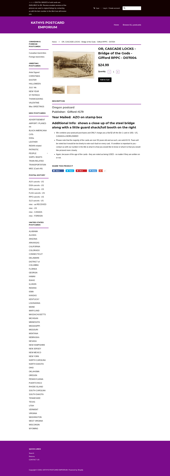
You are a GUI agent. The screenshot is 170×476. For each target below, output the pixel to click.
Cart (97, 8)
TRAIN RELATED (36, 161)
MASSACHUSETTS (37, 314)
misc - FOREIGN (36, 216)
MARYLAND (34, 311)
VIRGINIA (33, 413)
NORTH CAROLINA (37, 360)
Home (116, 25)
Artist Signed (34, 72)
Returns (32, 456)
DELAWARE (34, 258)
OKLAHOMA (34, 372)
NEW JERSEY (35, 349)
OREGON (33, 375)
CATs (31, 134)
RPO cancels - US (36, 197)
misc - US (33, 208)
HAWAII (32, 276)
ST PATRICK (34, 95)
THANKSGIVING (36, 99)
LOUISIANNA (34, 303)
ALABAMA (33, 231)
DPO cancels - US (36, 189)
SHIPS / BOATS (35, 157)
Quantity (102, 71)
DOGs (31, 138)
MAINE (32, 307)
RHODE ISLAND (36, 387)
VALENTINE (34, 103)
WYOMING (33, 429)
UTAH (31, 406)
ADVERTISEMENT (37, 120)
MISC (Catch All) (36, 169)
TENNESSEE (34, 398)
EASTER (33, 80)
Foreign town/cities (36, 57)
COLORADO (34, 250)
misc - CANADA (35, 212)
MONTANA (33, 333)
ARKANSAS (34, 243)
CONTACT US (34, 460)
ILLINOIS (32, 284)
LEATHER (33, 142)
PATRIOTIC (34, 150)
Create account (114, 8)
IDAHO (32, 280)
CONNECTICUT (36, 254)
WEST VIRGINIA (36, 421)
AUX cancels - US (36, 182)
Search (31, 453)
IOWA (31, 292)
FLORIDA (33, 269)
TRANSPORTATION (37, 165)
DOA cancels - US (36, 185)
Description (58, 101)
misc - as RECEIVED (37, 204)
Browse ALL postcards (132, 25)
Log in (105, 8)
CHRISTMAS (34, 76)
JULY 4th (32, 88)
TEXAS (32, 402)
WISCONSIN (34, 425)
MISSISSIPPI (34, 326)
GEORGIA (33, 273)
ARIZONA (33, 239)
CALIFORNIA (34, 247)
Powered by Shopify (76, 470)
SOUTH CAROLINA (37, 391)
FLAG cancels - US (37, 193)
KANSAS (33, 295)
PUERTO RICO (35, 383)
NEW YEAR (34, 91)
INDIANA (33, 288)
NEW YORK (34, 356)
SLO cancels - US (36, 201)
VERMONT (33, 410)
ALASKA (32, 235)
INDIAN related (35, 146)
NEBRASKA (34, 337)
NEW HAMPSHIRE (37, 345)
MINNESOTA (34, 322)
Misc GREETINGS (36, 107)
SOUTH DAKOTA (36, 394)
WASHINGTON (35, 417)
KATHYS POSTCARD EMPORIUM (47, 25)
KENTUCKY (34, 299)
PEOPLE (32, 153)
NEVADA (33, 341)
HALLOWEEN (35, 84)
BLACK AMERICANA (38, 131)
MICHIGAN (33, 318)
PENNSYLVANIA (36, 379)
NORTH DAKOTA (36, 364)
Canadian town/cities (37, 53)
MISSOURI (33, 330)
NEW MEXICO (35, 352)
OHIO (31, 368)
